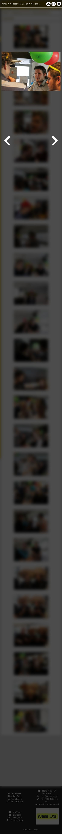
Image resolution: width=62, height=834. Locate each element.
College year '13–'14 (19, 3)
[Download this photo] (48, 3)
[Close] (59, 3)
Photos (4, 3)
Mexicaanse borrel (39, 3)
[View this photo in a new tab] (53, 3)
